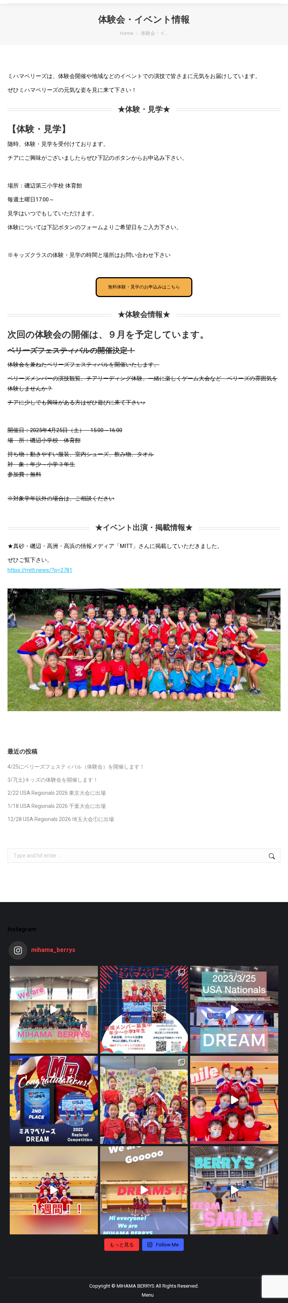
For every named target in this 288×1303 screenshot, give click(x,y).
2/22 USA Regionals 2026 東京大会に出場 (57, 793)
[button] (274, 5)
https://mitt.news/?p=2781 (40, 570)
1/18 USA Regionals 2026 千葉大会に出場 (57, 806)
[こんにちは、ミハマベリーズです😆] (54, 1100)
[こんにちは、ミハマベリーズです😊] (54, 1010)
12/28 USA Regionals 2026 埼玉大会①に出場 (61, 819)
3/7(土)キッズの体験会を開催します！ (53, 780)
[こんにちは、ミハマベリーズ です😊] (54, 1190)
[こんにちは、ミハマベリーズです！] (234, 1010)
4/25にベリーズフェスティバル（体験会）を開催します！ (76, 767)
